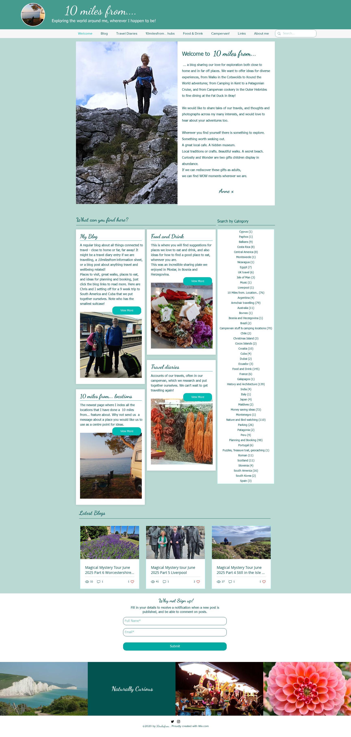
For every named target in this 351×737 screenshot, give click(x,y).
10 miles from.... (101, 10)
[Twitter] (172, 722)
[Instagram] (179, 722)
